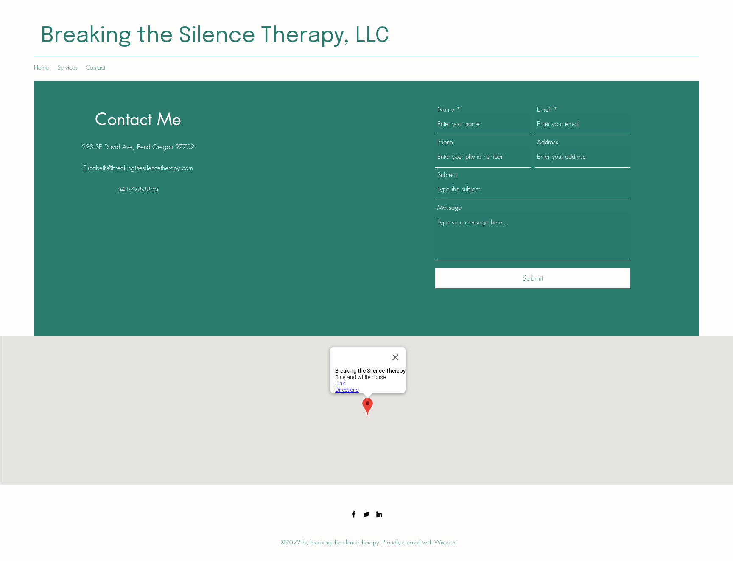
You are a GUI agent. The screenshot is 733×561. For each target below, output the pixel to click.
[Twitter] (366, 514)
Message (449, 208)
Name (445, 110)
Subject (446, 175)
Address (547, 142)
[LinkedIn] (379, 514)
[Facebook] (354, 514)
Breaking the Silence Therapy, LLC (215, 36)
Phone (445, 142)
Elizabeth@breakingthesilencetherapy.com (138, 168)
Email (544, 110)
